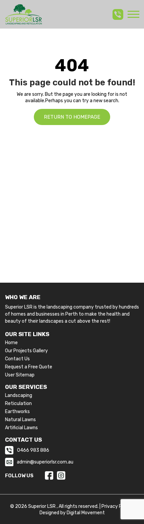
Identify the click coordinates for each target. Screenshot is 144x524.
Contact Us (17, 359)
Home (11, 342)
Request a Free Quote (28, 367)
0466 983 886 (33, 450)
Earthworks (17, 411)
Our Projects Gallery (26, 351)
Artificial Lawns (21, 428)
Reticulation (18, 403)
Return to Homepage (72, 117)
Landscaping (18, 395)
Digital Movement (86, 513)
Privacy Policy (116, 506)
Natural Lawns (20, 419)
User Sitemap (19, 375)
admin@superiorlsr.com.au (45, 462)
